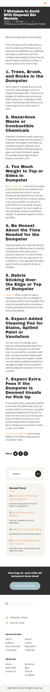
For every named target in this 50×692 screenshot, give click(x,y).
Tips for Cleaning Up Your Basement (21, 521)
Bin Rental (29, 664)
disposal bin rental (15, 186)
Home (7, 21)
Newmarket (30, 646)
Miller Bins (10, 295)
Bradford (10, 643)
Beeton (28, 639)
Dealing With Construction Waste (25, 534)
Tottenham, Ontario (18, 617)
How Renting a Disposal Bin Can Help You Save (24, 549)
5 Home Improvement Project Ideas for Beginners (23, 505)
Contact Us (11, 671)
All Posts (19, 21)
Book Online (11, 667)
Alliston (9, 639)
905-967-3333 (17, 623)
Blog (27, 667)
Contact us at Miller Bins (16, 433)
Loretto (28, 643)
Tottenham (30, 650)
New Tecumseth (13, 646)
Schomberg (11, 650)
